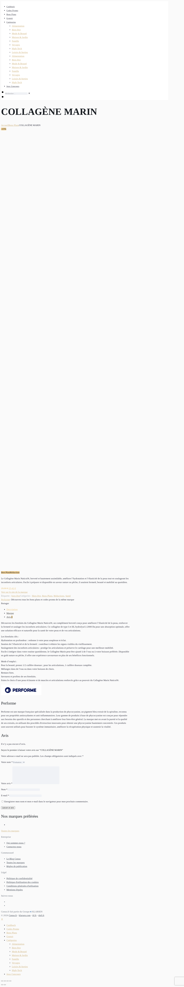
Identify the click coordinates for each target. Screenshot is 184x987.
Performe (5, 599)
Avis (9, 617)
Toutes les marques (15, 862)
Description (12, 609)
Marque (10, 613)
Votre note (7, 762)
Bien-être (36, 596)
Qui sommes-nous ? (15, 843)
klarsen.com (24, 915)
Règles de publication (16, 866)
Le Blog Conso (13, 859)
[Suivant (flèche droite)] (5, 984)
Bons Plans (13, 125)
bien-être (15, 596)
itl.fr (34, 915)
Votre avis (6, 783)
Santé (68, 596)
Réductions (59, 596)
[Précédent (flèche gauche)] (2, 984)
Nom (4, 789)
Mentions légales (14, 889)
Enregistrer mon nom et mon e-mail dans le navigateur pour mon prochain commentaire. (46, 801)
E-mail (5, 795)
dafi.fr (41, 915)
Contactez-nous (13, 846)
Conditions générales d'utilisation (22, 886)
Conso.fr (13, 915)
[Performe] (21, 694)
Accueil (4, 125)
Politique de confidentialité (19, 878)
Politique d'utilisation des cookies (22, 882)
